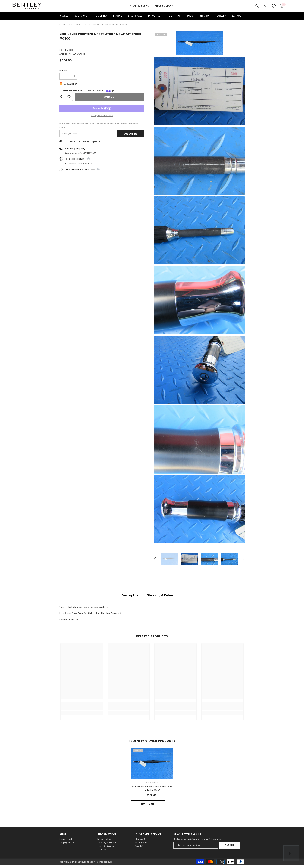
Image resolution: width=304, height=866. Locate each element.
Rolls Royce (152, 782)
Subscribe (130, 133)
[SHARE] (62, 97)
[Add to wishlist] (69, 97)
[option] (169, 559)
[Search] (257, 6)
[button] (154, 559)
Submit (229, 845)
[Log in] (265, 6)
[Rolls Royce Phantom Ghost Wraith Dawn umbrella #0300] (152, 763)
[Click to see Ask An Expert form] (291, 853)
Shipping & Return (160, 595)
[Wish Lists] (274, 6)
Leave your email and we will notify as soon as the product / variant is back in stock (98, 125)
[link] (82, 708)
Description (130, 595)
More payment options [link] (102, 115)
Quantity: (64, 70)
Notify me (147, 803)
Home (62, 24)
